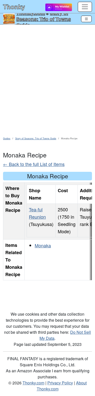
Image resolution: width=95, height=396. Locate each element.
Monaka (43, 245)
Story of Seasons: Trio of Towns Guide (43, 18)
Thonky (14, 6)
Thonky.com (33, 383)
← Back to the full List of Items (34, 164)
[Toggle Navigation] (86, 19)
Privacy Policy (60, 383)
